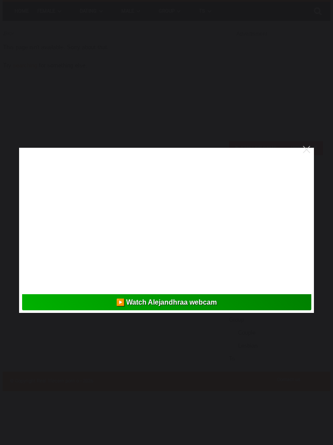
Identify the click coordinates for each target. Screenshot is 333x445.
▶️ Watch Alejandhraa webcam (166, 302)
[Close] (306, 149)
